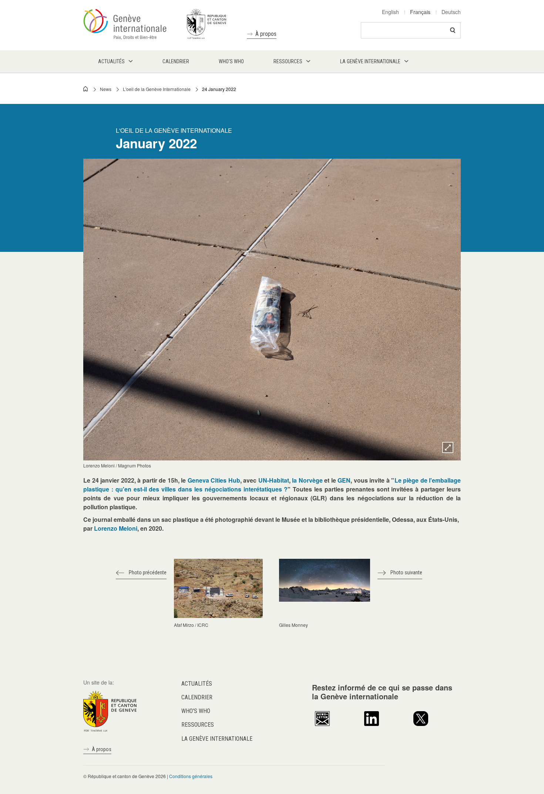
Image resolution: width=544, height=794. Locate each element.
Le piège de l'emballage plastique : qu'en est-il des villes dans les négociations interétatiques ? (272, 484)
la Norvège (307, 480)
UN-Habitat (273, 480)
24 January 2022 (219, 89)
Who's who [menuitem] (231, 61)
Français (420, 12)
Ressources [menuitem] (287, 61)
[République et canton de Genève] (110, 710)
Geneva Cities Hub (214, 480)
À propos (265, 33)
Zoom (447, 447)
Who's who (195, 710)
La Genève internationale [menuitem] (370, 61)
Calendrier (196, 697)
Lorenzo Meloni (115, 528)
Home (85, 88)
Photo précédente (148, 572)
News (105, 89)
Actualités (196, 683)
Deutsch (451, 12)
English (390, 12)
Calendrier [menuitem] (175, 61)
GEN (344, 480)
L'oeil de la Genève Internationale (157, 89)
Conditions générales (190, 776)
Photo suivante (406, 572)
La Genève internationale (216, 738)
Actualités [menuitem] (111, 61)
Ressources (197, 724)
